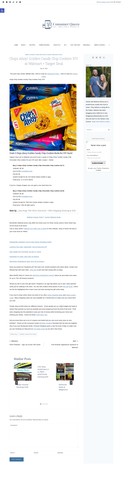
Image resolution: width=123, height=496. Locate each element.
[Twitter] (16, 2)
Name (12, 453)
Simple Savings (30, 54)
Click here (33, 270)
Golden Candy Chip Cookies (28, 334)
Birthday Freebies (46, 323)
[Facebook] (3, 2)
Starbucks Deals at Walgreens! (63, 387)
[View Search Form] (109, 45)
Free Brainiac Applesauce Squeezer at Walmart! (64, 344)
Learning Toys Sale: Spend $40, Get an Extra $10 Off (28, 247)
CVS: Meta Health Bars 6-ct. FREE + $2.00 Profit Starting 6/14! (43, 372)
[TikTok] (13, 2)
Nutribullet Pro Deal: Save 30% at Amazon (24, 256)
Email (36, 453)
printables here (27, 171)
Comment (14, 425)
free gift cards (67, 286)
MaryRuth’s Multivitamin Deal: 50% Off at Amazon (27, 261)
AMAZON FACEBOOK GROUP (43, 275)
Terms (97, 138)
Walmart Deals (58, 54)
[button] (2, 10)
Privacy (103, 138)
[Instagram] (6, 2)
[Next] (71, 383)
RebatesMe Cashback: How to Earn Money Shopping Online (31, 242)
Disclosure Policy (53, 74)
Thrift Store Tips (41, 315)
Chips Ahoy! (14, 334)
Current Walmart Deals (53, 217)
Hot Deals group (39, 329)
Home (16, 45)
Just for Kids (75, 45)
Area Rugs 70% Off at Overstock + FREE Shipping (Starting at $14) (47, 211)
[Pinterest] (10, 2)
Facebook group (105, 2)
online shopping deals (55, 295)
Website (60, 453)
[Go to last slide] (16, 383)
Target (49, 54)
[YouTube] (20, 2)
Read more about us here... (101, 121)
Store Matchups (41, 54)
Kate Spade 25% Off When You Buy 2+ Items (25, 252)
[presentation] (23, 372)
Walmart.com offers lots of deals (35, 229)
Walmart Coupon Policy (35, 217)
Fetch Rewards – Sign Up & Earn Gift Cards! (25, 342)
